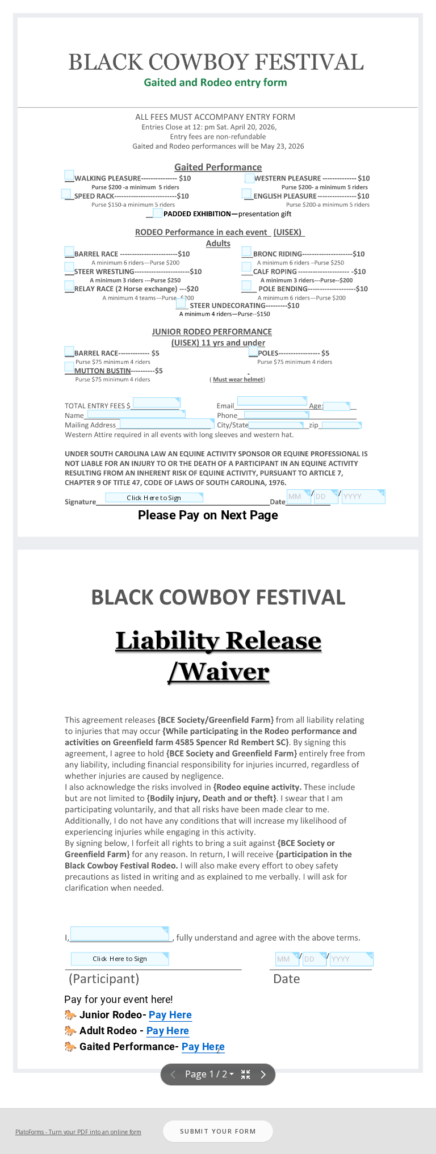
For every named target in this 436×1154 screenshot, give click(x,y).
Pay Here (170, 1015)
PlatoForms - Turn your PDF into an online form (78, 1132)
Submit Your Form (218, 1131)
